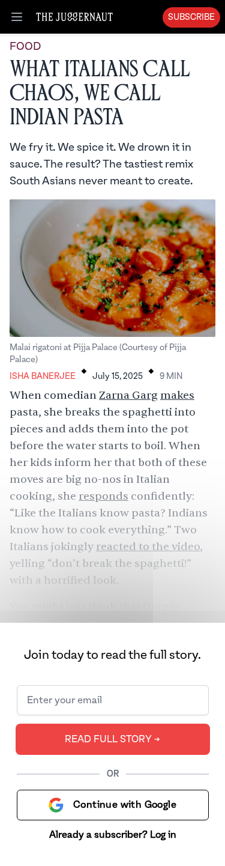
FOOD (25, 46)
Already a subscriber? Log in (112, 834)
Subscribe (191, 17)
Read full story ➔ (112, 739)
